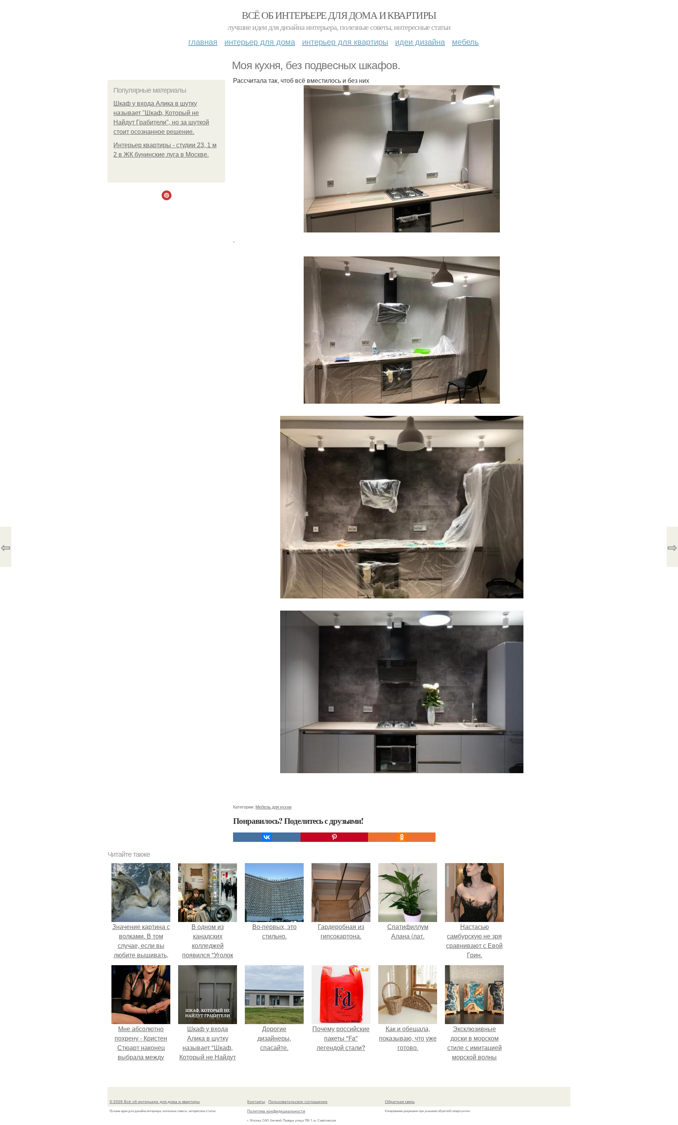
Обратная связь (400, 1101)
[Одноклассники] (402, 837)
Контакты (256, 1101)
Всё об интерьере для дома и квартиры (339, 15)
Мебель (465, 41)
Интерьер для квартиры (345, 41)
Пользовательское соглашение (298, 1101)
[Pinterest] (334, 837)
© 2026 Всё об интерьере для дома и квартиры (154, 1101)
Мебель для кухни (273, 806)
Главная (202, 41)
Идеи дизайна (420, 41)
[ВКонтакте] (267, 837)
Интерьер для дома (259, 41)
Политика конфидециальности (276, 1111)
